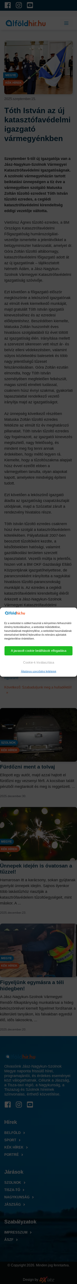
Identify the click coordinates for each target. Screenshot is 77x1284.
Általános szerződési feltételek (38, 671)
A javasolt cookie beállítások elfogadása (38, 650)
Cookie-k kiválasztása (38, 662)
